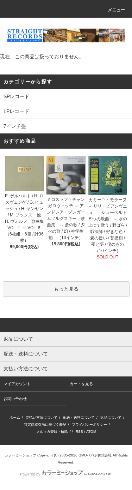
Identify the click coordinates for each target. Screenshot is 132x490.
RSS (79, 432)
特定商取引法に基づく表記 (45, 424)
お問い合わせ (15, 398)
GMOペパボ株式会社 (95, 455)
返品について (110, 417)
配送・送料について (79, 417)
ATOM (91, 432)
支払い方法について (41, 417)
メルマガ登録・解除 (52, 432)
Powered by (30, 474)
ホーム (15, 417)
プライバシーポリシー (89, 424)
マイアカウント (17, 384)
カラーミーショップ (20, 455)
